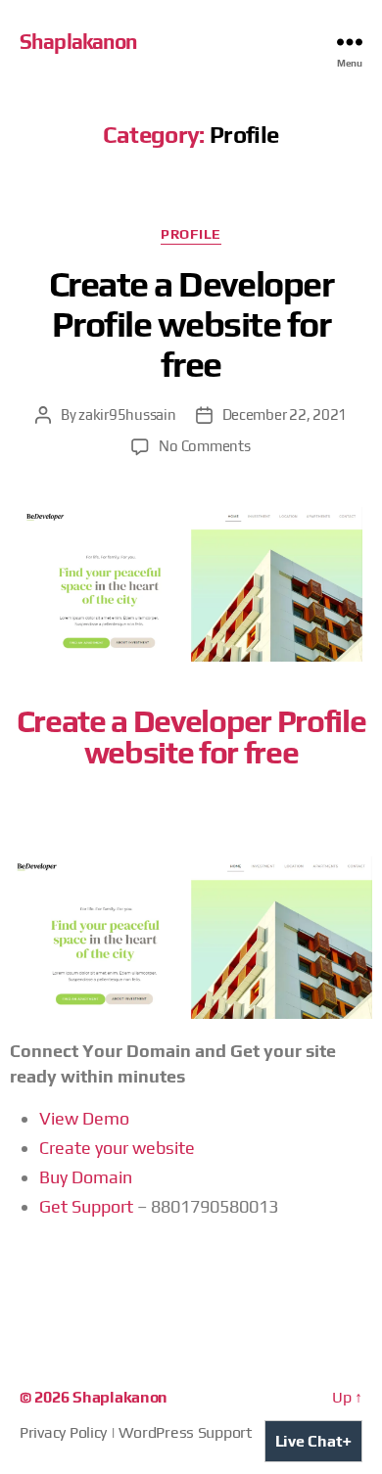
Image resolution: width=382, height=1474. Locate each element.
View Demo (84, 1118)
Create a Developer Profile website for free (191, 324)
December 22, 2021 (285, 414)
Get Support (86, 1206)
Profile (191, 234)
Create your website (117, 1147)
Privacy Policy (63, 1432)
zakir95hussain (126, 414)
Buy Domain (85, 1177)
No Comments (204, 446)
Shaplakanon (78, 41)
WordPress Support (185, 1432)
